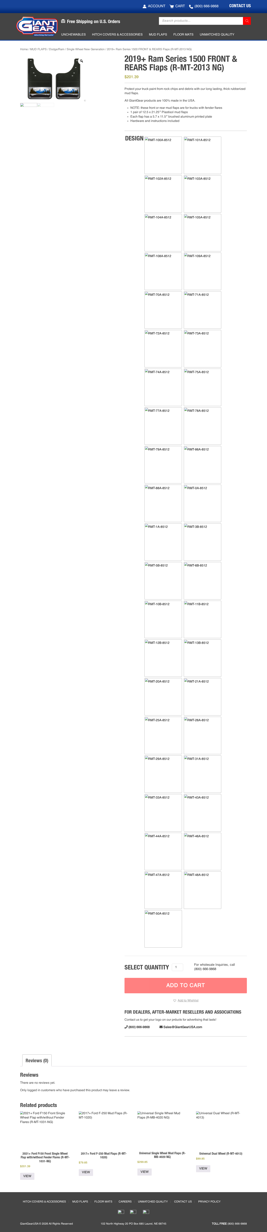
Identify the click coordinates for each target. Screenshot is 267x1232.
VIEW (27, 1176)
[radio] (163, 155)
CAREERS (125, 1202)
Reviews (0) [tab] (37, 1060)
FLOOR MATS (103, 1202)
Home (24, 49)
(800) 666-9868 (206, 6)
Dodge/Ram (56, 49)
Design (134, 138)
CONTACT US (240, 5)
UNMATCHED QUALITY (153, 1202)
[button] (185, 1001)
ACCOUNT (156, 6)
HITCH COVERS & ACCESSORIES (44, 1202)
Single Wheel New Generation (86, 49)
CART (180, 6)
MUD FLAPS (38, 49)
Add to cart (185, 985)
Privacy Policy (209, 1202)
